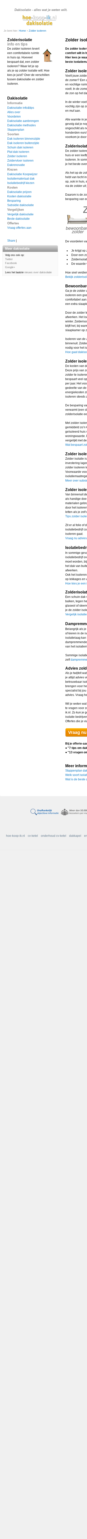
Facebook (11, 263)
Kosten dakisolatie (19, 196)
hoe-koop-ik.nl (15, 836)
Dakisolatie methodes (21, 125)
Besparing (14, 200)
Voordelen (14, 116)
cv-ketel (33, 836)
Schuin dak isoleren (20, 147)
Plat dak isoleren (18, 152)
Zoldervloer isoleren (20, 160)
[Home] (40, 19)
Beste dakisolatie (18, 218)
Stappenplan (15, 129)
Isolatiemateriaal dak (21, 178)
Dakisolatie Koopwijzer (22, 174)
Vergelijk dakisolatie (20, 214)
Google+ (10, 267)
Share (11, 240)
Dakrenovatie (16, 165)
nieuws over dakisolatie (38, 272)
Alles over (13, 112)
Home (23, 30)
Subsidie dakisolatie (20, 205)
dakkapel (75, 836)
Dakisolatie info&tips (20, 107)
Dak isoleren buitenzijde (23, 143)
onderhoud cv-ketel (53, 836)
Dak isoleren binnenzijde (23, 138)
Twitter (9, 259)
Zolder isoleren (37, 30)
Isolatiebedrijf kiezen (20, 183)
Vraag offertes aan (19, 227)
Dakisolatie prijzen (19, 192)
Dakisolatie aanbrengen (23, 121)
